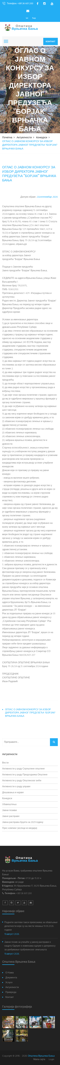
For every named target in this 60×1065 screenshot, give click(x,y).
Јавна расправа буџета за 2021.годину (22, 822)
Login (51, 1059)
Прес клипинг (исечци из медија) (19, 828)
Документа (11, 977)
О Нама (9, 973)
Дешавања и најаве (13, 792)
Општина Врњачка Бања (41, 1056)
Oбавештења (9, 804)
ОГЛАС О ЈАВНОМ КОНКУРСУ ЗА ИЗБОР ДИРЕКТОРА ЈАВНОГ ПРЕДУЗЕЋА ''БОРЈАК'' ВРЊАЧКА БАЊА (30, 713)
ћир (34, 18)
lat (27, 18)
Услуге (9, 982)
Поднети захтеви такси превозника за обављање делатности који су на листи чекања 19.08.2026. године (31, 926)
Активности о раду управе (16, 787)
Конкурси (41, 138)
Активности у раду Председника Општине (24, 775)
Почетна (7, 138)
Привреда (10, 992)
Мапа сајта (39, 1059)
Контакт (50, 41)
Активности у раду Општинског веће (21, 781)
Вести (5, 763)
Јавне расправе (11, 816)
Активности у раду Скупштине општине (23, 769)
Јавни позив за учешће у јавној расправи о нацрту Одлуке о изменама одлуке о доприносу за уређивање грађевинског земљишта (29, 946)
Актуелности (24, 138)
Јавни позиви (9, 810)
